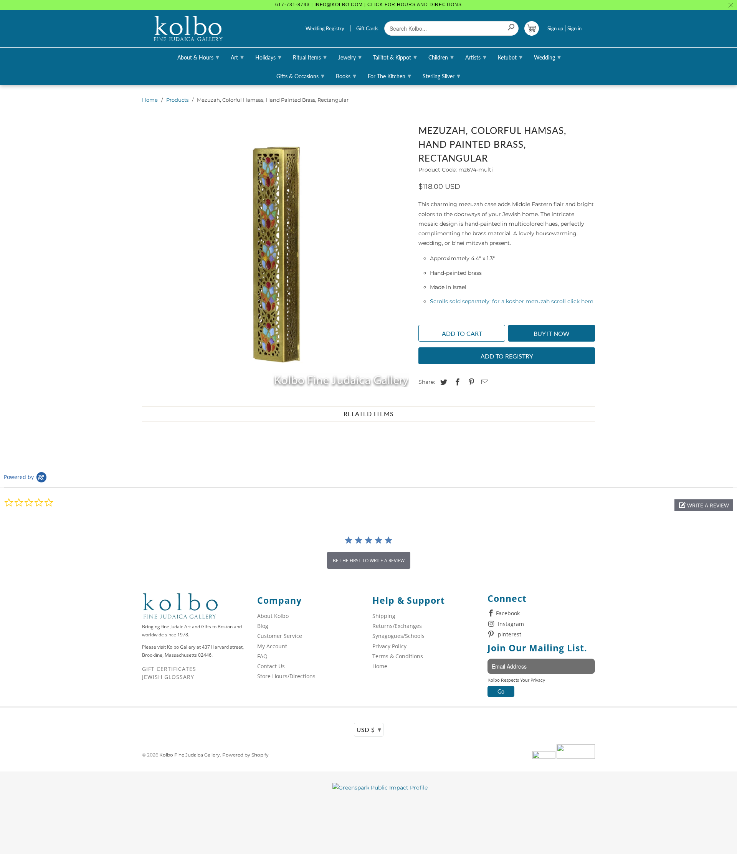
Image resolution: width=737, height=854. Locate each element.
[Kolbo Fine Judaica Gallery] (188, 28)
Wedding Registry (325, 28)
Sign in (574, 28)
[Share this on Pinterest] (470, 382)
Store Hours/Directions (286, 676)
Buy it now (552, 333)
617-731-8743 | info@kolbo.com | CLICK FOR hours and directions (368, 4)
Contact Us (271, 666)
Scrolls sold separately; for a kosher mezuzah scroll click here (511, 301)
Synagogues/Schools (398, 635)
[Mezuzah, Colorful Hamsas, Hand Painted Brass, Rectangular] (276, 254)
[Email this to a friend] (484, 382)
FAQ (262, 656)
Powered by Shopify (245, 755)
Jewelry (350, 57)
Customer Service (279, 635)
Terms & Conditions (397, 656)
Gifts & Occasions (300, 75)
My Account (272, 646)
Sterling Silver (441, 75)
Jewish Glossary (168, 677)
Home (150, 100)
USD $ (369, 729)
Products (177, 100)
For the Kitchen (389, 75)
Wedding (547, 57)
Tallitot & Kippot (395, 57)
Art (237, 57)
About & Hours (198, 57)
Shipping (383, 615)
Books (346, 75)
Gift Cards (367, 28)
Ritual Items (310, 57)
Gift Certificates (169, 668)
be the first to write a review (369, 560)
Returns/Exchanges (397, 625)
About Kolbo (273, 615)
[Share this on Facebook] (456, 382)
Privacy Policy (389, 646)
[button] (703, 505)
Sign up (555, 28)
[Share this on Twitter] (442, 382)
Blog (262, 625)
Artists (475, 57)
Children (441, 57)
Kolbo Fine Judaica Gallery (189, 755)
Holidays (268, 57)
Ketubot (510, 57)
